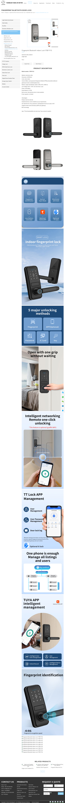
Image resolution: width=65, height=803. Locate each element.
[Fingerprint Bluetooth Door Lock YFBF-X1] (57, 765)
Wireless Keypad (8, 45)
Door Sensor (7, 46)
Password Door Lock (8, 39)
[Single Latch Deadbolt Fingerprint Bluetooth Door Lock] (28, 765)
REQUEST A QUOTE (51, 782)
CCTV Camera (5, 61)
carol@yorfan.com (7, 788)
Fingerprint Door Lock (8, 41)
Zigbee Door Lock (7, 37)
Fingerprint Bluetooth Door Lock (16, 10)
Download (48, 3)
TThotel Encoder (8, 55)
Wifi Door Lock (7, 35)
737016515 (5, 794)
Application (41, 3)
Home (25, 3)
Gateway (6, 50)
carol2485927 (7, 790)
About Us (35, 3)
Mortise (4, 84)
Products (30, 3)
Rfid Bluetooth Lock (9, 52)
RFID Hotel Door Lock (7, 67)
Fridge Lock (5, 64)
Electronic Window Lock (7, 28)
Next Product (38, 63)
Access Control (5, 86)
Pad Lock (4, 75)
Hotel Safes (4, 23)
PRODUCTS (22, 782)
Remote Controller (8, 51)
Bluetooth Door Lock (31, 12)
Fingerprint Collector (9, 53)
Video (53, 3)
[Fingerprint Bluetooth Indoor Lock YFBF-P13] (38, 33)
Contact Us (58, 3)
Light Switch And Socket (7, 20)
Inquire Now (27, 63)
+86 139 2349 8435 (10, 792)
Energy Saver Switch (7, 81)
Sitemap (28, 802)
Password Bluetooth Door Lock (11, 47)
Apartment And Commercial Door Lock (17, 12)
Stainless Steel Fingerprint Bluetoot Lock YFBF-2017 (48, 767)
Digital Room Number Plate (8, 78)
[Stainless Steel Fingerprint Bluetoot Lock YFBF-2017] (42, 765)
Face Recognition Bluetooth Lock (11, 56)
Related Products (43, 761)
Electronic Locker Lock (7, 69)
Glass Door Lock (6, 72)
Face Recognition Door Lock (9, 58)
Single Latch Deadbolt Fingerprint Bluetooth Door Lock (34, 768)
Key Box (4, 25)
